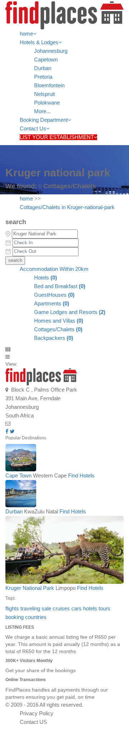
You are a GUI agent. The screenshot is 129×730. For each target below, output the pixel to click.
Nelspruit (44, 94)
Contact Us (33, 128)
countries (36, 617)
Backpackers (53, 338)
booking (14, 617)
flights (12, 608)
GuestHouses (54, 295)
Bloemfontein (49, 85)
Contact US (33, 722)
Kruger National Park (29, 588)
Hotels (45, 278)
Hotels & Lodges (39, 42)
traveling (30, 608)
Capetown (46, 60)
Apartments (51, 303)
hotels (90, 608)
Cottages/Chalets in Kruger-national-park (67, 207)
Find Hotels (81, 476)
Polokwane (47, 103)
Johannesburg (50, 51)
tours (104, 608)
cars (76, 608)
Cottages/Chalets (58, 329)
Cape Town (18, 476)
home (26, 34)
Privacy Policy (36, 713)
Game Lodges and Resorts (69, 312)
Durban (42, 68)
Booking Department (44, 120)
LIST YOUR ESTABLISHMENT (57, 137)
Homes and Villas (58, 321)
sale (46, 608)
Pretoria (43, 77)
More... (42, 111)
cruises (61, 608)
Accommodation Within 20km (54, 269)
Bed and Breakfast (59, 286)
